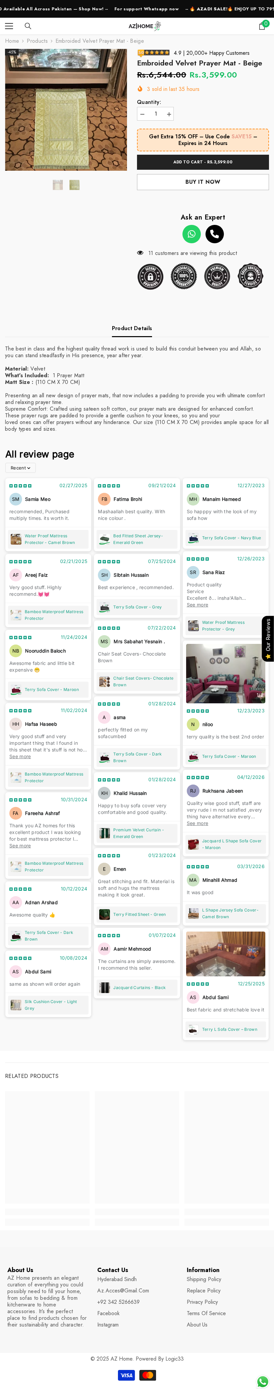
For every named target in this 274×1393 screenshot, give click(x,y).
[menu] (9, 26)
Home (12, 41)
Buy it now (202, 182)
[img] (20, 485)
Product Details (132, 328)
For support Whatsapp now (120, 9)
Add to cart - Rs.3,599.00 (203, 162)
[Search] (28, 26)
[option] (66, 110)
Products (37, 41)
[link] (47, 1212)
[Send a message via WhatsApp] (263, 1382)
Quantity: (149, 102)
